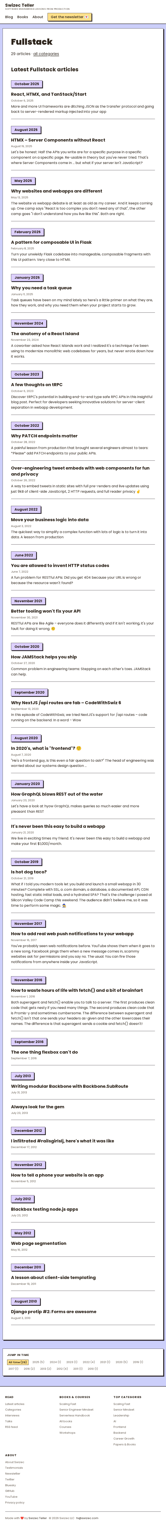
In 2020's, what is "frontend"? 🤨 (46, 748)
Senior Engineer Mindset (76, 1410)
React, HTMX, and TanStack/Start (48, 94)
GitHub (9, 1491)
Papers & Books (124, 1444)
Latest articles (14, 1404)
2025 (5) (38, 1362)
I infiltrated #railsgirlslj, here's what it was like (62, 1141)
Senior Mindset (123, 1410)
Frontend (119, 1427)
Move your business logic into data (50, 520)
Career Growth (123, 1439)
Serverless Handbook (74, 1415)
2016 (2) (29, 1369)
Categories (13, 1410)
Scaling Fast (67, 1404)
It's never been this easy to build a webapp (58, 826)
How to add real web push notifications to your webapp (72, 934)
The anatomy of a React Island (45, 334)
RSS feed (11, 1427)
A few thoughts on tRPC (37, 385)
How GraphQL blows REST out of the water (57, 794)
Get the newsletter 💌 (70, 16)
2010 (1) (93, 1369)
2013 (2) (45, 1369)
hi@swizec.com (87, 1518)
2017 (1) (13, 1369)
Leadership (121, 1415)
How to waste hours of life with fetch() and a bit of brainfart (77, 990)
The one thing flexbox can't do (44, 1052)
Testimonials (14, 1468)
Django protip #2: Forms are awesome (53, 1312)
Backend (119, 1433)
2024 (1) (55, 1362)
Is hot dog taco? (29, 872)
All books (65, 1421)
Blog (9, 16)
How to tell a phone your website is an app (57, 1175)
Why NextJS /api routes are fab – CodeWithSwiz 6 (66, 703)
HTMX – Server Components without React (58, 140)
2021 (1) (105, 1362)
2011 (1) (78, 1369)
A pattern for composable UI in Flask (51, 242)
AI (114, 1421)
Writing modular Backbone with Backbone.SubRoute (69, 1086)
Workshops (67, 1433)
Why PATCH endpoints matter (44, 436)
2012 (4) (62, 1369)
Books (22, 16)
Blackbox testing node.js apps (44, 1209)
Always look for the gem (37, 1107)
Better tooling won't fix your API (46, 611)
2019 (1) (138, 1362)
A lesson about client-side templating (53, 1277)
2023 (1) (71, 1362)
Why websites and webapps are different (56, 191)
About (37, 16)
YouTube (11, 1497)
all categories (46, 53)
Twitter (9, 1479)
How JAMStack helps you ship (44, 657)
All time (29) (18, 1362)
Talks (8, 1421)
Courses (65, 1427)
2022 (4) (89, 1362)
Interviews (12, 1415)
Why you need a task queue (41, 288)
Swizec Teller (37, 6)
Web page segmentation (38, 1243)
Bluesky (10, 1485)
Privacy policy (14, 1502)
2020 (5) (122, 1362)
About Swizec (14, 1462)
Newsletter (12, 1474)
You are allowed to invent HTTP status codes (60, 565)
